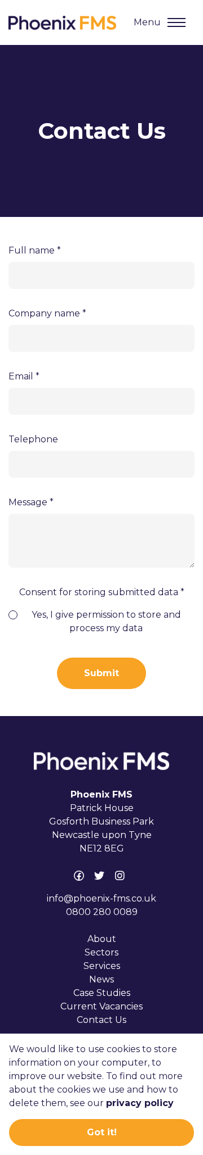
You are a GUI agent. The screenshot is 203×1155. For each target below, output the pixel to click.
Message (31, 502)
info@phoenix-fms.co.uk (101, 898)
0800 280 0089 (102, 912)
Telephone (33, 439)
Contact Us (101, 1019)
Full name (34, 250)
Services (101, 966)
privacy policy (140, 1103)
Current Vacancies (101, 1006)
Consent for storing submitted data (101, 592)
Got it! (102, 1132)
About (101, 939)
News (101, 979)
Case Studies (101, 993)
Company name (47, 313)
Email (23, 376)
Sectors (101, 952)
